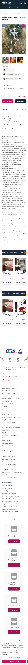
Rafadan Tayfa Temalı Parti (10, 511)
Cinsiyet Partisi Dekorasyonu (10, 496)
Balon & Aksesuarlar (8, 425)
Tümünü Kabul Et (14, 661)
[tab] (6, 109)
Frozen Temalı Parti (8, 462)
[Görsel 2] (8, 270)
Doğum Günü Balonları (9, 477)
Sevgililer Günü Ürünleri (9, 504)
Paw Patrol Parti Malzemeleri (10, 475)
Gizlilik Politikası (7, 391)
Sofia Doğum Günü (7, 488)
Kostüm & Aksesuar (8, 443)
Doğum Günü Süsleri (8, 422)
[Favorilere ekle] (23, 26)
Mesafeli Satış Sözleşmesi (9, 388)
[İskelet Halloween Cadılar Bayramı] (5, 60)
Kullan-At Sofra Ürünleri (9, 430)
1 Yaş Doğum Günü (7, 420)
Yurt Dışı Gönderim (7, 401)
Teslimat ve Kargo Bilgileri (10, 396)
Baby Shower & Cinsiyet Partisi (11, 427)
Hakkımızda (5, 406)
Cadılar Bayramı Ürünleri (9, 506)
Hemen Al (20, 101)
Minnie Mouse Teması (8, 459)
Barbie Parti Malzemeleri (9, 493)
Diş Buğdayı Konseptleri (9, 509)
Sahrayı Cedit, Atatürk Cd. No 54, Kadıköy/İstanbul (16, 368)
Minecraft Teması (7, 467)
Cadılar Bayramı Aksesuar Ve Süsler (11, 13)
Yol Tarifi (14, 541)
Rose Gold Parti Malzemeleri (10, 501)
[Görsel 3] (22, 270)
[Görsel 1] (7, 270)
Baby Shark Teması (7, 485)
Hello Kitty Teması (7, 491)
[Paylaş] (18, 26)
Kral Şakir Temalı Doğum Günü (11, 472)
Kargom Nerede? (11, 380)
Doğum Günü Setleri (8, 446)
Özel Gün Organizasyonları (10, 438)
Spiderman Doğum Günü (9, 469)
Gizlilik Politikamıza (14, 652)
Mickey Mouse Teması (8, 456)
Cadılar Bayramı (5, 11)
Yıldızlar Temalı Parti (8, 498)
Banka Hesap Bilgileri (8, 404)
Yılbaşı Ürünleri (6, 440)
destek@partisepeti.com (13, 376)
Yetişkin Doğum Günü (8, 433)
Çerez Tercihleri (7, 409)
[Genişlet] (23, 52)
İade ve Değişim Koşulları (9, 393)
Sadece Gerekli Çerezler (14, 657)
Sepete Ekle (7, 101)
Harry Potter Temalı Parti (9, 464)
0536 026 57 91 (10, 373)
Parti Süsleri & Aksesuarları (10, 435)
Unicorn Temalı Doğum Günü (11, 454)
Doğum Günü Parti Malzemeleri (11, 417)
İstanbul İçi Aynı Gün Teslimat (11, 398)
